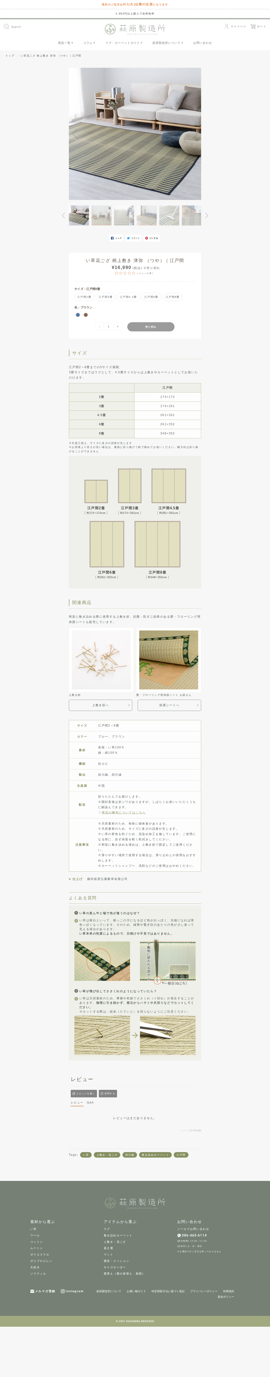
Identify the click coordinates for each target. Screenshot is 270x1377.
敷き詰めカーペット (155, 1154)
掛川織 (129, 1154)
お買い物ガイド (136, 1291)
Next (193, 134)
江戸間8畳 (173, 296)
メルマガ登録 (45, 1291)
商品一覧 (64, 42)
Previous (76, 134)
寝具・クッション (116, 1260)
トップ (10, 55)
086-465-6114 (194, 1235)
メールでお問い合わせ (193, 1229)
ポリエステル (39, 1254)
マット (108, 1254)
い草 (86, 1154)
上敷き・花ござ (107, 1154)
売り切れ (150, 326)
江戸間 (181, 1154)
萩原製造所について (166, 42)
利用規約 (228, 1291)
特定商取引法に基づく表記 (168, 1291)
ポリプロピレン (41, 1260)
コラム (88, 42)
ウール (35, 1235)
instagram (75, 1291)
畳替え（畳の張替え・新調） (124, 1273)
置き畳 (108, 1248)
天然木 (35, 1267)
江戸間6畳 (151, 296)
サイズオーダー (115, 1267)
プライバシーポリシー (204, 1291)
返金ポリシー (226, 1296)
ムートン (36, 1248)
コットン (36, 1241)
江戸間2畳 (84, 296)
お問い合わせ (202, 42)
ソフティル (38, 1273)
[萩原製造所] (135, 28)
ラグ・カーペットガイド (123, 42)
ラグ (107, 1229)
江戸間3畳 (106, 296)
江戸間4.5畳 (128, 296)
